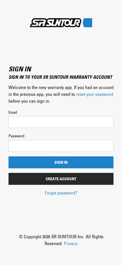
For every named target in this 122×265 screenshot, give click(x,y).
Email (13, 112)
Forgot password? (61, 193)
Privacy (70, 243)
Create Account (61, 178)
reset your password (94, 94)
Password (16, 135)
